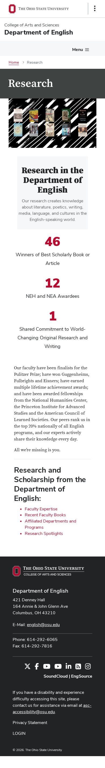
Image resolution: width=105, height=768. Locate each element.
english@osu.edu (43, 624)
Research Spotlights (44, 533)
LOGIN (19, 733)
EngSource (81, 676)
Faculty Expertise (41, 509)
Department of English (40, 590)
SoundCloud (56, 676)
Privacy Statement (30, 722)
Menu (77, 49)
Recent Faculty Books (45, 515)
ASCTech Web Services (75, 761)
